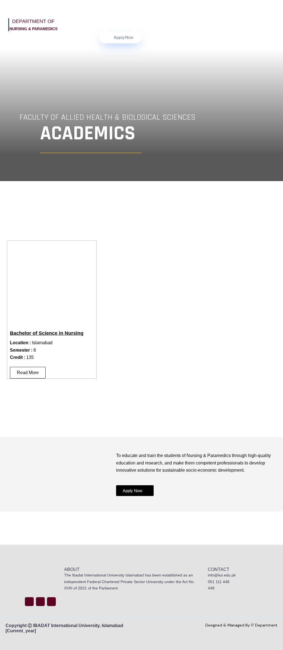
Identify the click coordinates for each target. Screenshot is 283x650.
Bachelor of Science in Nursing (46, 333)
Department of (33, 21)
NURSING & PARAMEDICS (33, 29)
